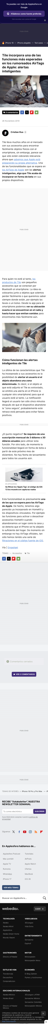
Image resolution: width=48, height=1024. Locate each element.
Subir (38, 909)
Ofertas (28, 869)
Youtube (25, 831)
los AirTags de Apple (13, 169)
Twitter (27, 112)
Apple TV (7, 864)
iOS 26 (28, 879)
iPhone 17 (7, 879)
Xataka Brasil (8, 998)
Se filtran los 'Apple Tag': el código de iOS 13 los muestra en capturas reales (23, 488)
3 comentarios (12, 112)
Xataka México (9, 995)
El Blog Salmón (31, 974)
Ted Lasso (39, 43)
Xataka (5, 923)
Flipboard (32, 112)
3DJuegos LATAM (32, 995)
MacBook (29, 874)
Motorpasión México (33, 1006)
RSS (36, 831)
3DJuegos (29, 923)
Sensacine (29, 940)
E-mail (36, 112)
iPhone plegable (24, 43)
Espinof (28, 943)
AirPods (28, 859)
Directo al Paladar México (10, 1007)
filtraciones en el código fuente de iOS (22, 540)
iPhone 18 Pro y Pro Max (32, 791)
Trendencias (8, 974)
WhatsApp (7, 874)
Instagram (30, 831)
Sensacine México (32, 998)
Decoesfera (8, 977)
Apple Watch (30, 864)
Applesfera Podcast (11, 854)
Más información (9, 1021)
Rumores (7, 869)
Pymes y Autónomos (33, 977)
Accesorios (17, 553)
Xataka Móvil (8, 926)
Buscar (44, 898)
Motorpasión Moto (32, 960)
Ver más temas (11, 887)
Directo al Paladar (10, 957)
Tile (28, 553)
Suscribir (39, 811)
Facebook (22, 112)
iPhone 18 (9, 43)
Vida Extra (29, 926)
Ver (25, 674)
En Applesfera (11, 484)
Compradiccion (9, 981)
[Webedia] (10, 910)
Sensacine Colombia (33, 1002)
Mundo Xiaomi (9, 937)
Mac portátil (8, 859)
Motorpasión (30, 957)
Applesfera (7, 930)
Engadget (13, 547)
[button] (18, 132)
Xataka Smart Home (11, 934)
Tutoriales (29, 854)
